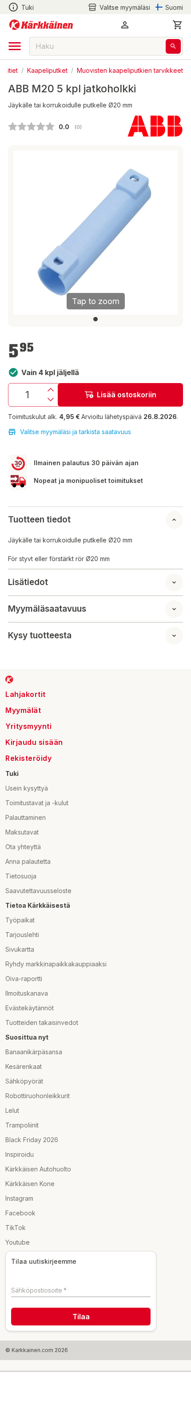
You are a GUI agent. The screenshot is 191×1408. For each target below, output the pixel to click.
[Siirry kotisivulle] (41, 25)
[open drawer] (15, 46)
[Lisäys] (51, 390)
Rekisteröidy (28, 758)
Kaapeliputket (47, 70)
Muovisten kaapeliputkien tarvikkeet (130, 70)
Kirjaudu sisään (34, 742)
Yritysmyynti (28, 726)
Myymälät (23, 710)
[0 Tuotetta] (177, 25)
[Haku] (173, 46)
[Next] (166, 233)
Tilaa (81, 1316)
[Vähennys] (51, 399)
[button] (119, 7)
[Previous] (25, 233)
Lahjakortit (25, 694)
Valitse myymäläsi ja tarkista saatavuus (75, 431)
